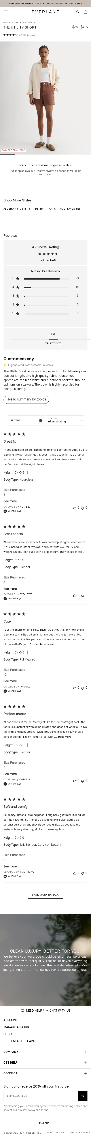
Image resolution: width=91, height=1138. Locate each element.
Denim (39, 208)
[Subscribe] (82, 1096)
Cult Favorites (70, 208)
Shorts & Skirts (25, 22)
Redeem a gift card (19, 1041)
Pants (52, 208)
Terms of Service (80, 1132)
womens (8, 22)
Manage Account (17, 1027)
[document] (45, 98)
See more (10, 501)
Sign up (9, 1034)
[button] (85, 12)
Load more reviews (45, 895)
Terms (44, 1110)
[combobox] (65, 420)
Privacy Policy (26, 1110)
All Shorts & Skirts (17, 208)
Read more (64, 737)
